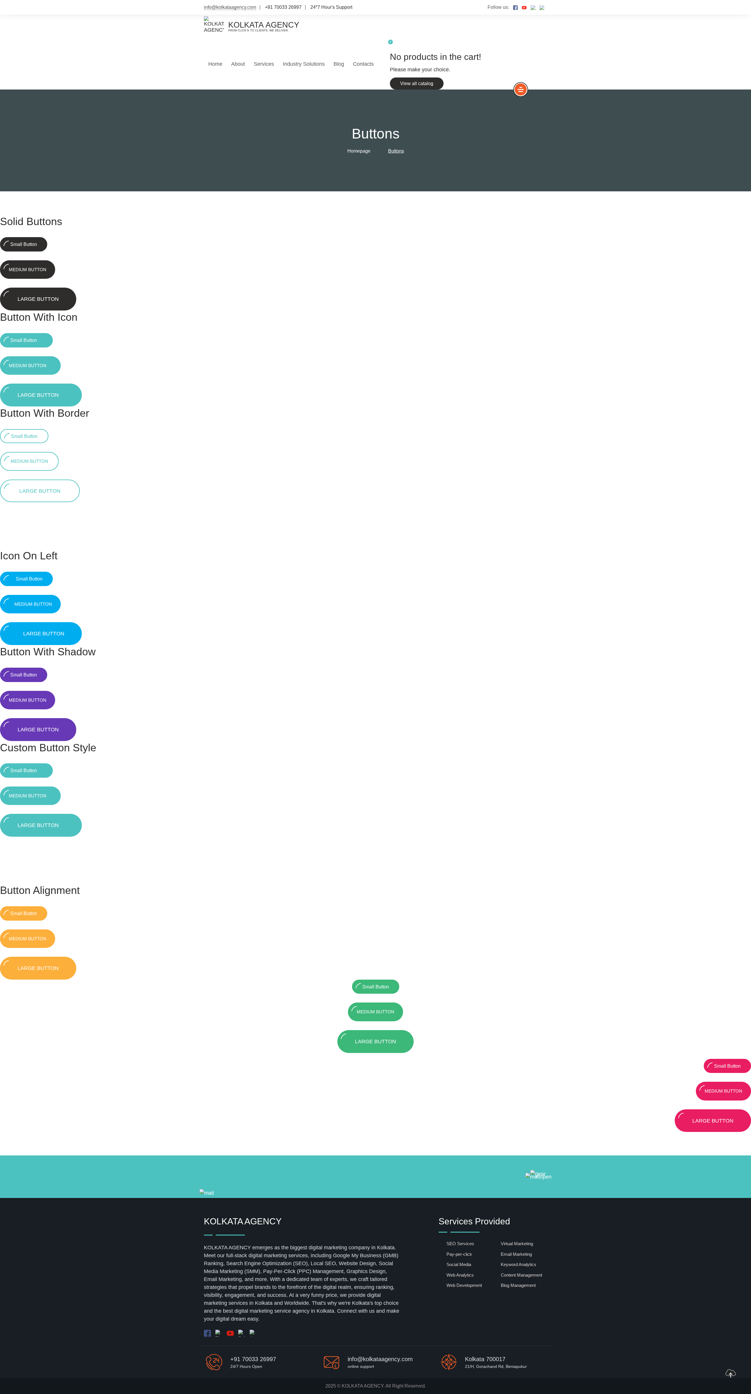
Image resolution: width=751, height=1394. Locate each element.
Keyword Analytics (518, 1264)
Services (264, 64)
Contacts (363, 64)
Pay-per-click (459, 1254)
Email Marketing (516, 1254)
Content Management (521, 1275)
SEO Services (460, 1243)
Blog (339, 64)
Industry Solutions (304, 64)
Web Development (464, 1285)
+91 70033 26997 (253, 1359)
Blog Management (518, 1285)
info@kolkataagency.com (230, 7)
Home (215, 64)
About (238, 64)
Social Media (458, 1264)
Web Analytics (460, 1275)
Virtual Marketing (517, 1243)
